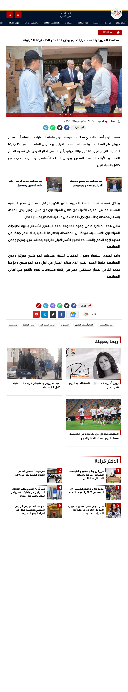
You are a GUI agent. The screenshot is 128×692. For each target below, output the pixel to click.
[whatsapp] (39, 305)
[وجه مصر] (116, 13)
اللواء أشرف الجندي (84, 325)
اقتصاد (68, 22)
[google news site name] (72, 314)
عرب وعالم (13, 22)
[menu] (18, 14)
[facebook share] (67, 127)
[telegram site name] (44, 314)
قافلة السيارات (47, 325)
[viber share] (45, 127)
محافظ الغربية (106, 325)
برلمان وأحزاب (31, 22)
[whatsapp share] (53, 127)
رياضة (96, 22)
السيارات (64, 325)
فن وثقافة (82, 22)
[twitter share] (59, 127)
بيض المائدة (28, 325)
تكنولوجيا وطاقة (51, 22)
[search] (9, 14)
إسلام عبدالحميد (107, 121)
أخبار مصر (121, 22)
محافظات (106, 32)
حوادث (107, 22)
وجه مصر (13, 325)
